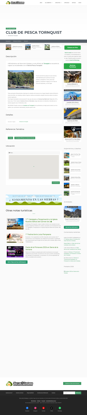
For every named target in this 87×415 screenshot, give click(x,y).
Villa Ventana (33, 400)
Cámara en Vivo (72, 47)
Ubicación (26, 41)
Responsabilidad (30, 392)
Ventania (38, 400)
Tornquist (43, 400)
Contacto (53, 392)
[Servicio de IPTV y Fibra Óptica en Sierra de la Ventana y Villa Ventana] (72, 134)
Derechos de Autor (19, 392)
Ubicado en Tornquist (13, 35)
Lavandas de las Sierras (73, 102)
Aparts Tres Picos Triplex (76, 154)
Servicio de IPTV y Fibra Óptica (72, 139)
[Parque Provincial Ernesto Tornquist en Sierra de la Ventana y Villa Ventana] (72, 214)
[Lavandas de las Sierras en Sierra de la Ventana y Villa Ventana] (72, 97)
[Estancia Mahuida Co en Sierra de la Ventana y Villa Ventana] (72, 79)
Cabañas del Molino (55, 46)
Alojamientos (48, 2)
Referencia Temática (17, 41)
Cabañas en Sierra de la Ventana (72, 383)
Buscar (78, 392)
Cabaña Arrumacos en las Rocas (20, 46)
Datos (80, 2)
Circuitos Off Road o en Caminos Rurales (25, 137)
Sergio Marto (67, 243)
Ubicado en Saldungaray (76, 186)
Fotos (11, 137)
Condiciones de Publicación (42, 392)
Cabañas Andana (35, 45)
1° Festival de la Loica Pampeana (38, 234)
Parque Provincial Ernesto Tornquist (74, 219)
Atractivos (57, 2)
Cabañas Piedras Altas (75, 177)
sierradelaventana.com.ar (51, 400)
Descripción (8, 41)
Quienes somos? (9, 392)
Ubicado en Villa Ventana (17, 47)
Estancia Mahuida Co (72, 84)
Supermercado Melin (72, 120)
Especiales (66, 2)
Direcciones (56, 182)
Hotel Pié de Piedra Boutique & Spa (78, 191)
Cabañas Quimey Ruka (75, 169)
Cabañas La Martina (75, 184)
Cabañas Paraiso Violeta (76, 162)
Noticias (74, 2)
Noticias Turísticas (72, 66)
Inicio (41, 2)
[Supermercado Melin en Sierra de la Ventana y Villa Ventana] (72, 116)
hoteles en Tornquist (28, 105)
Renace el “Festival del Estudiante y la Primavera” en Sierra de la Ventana (72, 253)
